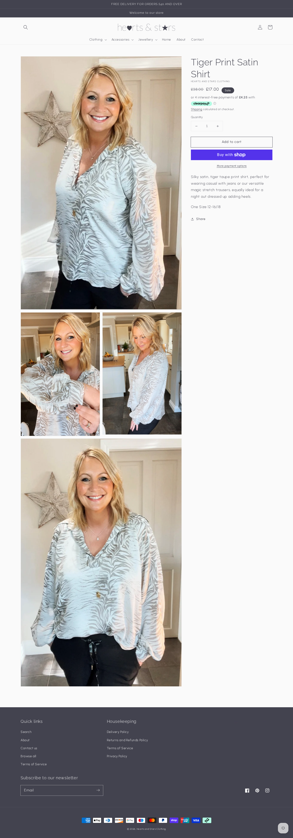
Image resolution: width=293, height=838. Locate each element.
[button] (26, 27)
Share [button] (201, 219)
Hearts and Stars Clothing (151, 828)
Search (26, 732)
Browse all (28, 756)
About (25, 740)
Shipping (196, 109)
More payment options (232, 165)
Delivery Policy (118, 732)
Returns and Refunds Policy (127, 740)
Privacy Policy (117, 756)
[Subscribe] (98, 790)
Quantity (197, 117)
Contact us (29, 748)
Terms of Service (34, 764)
